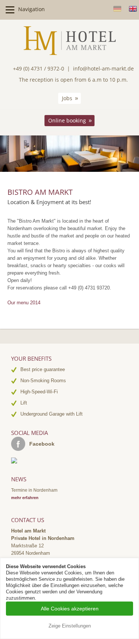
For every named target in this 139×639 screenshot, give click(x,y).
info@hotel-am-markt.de (103, 68)
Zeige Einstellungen (70, 626)
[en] (133, 9)
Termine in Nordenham (34, 490)
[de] (119, 9)
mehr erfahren (25, 497)
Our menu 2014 (23, 302)
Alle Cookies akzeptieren (70, 609)
